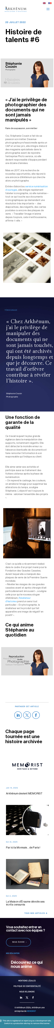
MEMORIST (31, 1011)
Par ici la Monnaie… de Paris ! (23, 847)
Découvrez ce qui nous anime (27, 964)
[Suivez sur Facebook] (36, 715)
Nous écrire (18, 942)
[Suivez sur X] (27, 715)
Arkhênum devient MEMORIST (24, 793)
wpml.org (28, 1021)
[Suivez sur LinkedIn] (18, 715)
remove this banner (41, 1023)
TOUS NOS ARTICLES (34, 913)
